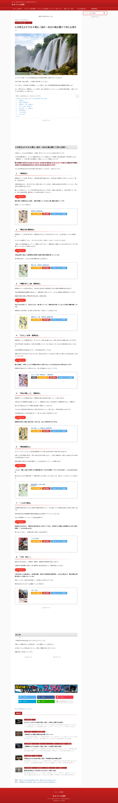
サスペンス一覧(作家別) (30, 8)
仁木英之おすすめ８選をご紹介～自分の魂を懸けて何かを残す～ (32, 98)
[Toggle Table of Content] (76, 96)
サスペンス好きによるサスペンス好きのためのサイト (59, 798)
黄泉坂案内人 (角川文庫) (38, 484)
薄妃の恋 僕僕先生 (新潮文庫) (40, 265)
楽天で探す (46, 214)
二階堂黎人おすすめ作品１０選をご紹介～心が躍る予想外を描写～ (43, 746)
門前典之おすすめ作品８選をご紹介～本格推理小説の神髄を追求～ (43, 758)
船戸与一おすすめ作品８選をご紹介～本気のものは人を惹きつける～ (38, 780)
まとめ (17, 116)
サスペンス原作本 (17, 8)
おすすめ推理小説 (81, 8)
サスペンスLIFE (18, 4)
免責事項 (61, 792)
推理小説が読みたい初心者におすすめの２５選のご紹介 (40, 770)
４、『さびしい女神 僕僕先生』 (24, 106)
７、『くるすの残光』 (21, 112)
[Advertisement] (46, 132)
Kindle (34, 377)
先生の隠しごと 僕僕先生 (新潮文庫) (41, 428)
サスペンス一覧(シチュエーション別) (56, 9)
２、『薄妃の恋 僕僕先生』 (23, 102)
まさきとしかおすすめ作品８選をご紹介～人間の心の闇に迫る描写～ (44, 722)
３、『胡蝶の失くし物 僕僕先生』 (25, 104)
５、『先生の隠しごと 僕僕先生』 (25, 108)
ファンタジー (28, 708)
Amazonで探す (36, 214)
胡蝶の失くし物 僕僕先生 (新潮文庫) (42, 317)
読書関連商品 (94, 8)
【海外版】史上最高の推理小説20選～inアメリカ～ (39, 734)
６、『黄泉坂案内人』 (21, 110)
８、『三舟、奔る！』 (21, 114)
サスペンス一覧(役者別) (43, 8)
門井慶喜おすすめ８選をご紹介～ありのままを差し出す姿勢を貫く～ (38, 782)
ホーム (56, 792)
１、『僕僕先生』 (20, 100)
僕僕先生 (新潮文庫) (37, 211)
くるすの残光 (35, 538)
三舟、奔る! (34, 590)
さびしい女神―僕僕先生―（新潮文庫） (42, 374)
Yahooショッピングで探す (59, 214)
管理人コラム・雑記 (68, 8)
